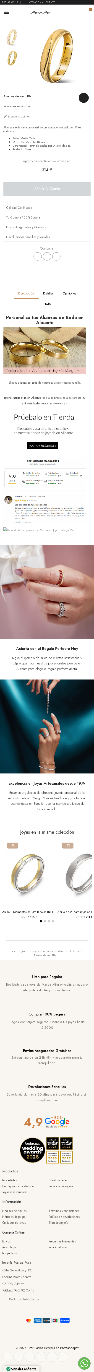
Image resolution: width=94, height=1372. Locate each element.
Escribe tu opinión (17, 116)
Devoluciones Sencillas (47, 1086)
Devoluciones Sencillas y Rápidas (28, 237)
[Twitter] (18, 1357)
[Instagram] (41, 1357)
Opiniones (69, 293)
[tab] (47, 207)
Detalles (48, 293)
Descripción (26, 293)
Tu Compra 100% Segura (23, 217)
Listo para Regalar (47, 976)
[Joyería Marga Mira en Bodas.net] (39, 530)
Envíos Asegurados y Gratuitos (26, 227)
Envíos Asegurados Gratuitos (47, 1050)
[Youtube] (52, 1357)
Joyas (24, 951)
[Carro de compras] (88, 12)
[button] (73, 12)
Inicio (13, 951)
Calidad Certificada (19, 207)
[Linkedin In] (63, 1357)
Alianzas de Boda (68, 951)
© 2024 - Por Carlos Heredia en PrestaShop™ (47, 1348)
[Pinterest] (56, 256)
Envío (47, 304)
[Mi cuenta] (81, 12)
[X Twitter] (47, 256)
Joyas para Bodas (43, 951)
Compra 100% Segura (47, 1014)
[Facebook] (38, 256)
